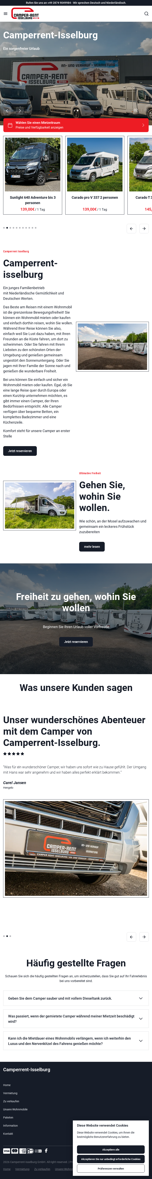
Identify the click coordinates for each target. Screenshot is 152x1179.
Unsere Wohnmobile (15, 1109)
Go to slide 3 (10, 227)
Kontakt (8, 1133)
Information (10, 1125)
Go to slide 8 (26, 227)
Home (6, 1085)
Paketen (8, 1117)
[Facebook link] (46, 1151)
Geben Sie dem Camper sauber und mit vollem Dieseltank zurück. (60, 998)
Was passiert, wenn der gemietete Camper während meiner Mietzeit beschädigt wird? (71, 1019)
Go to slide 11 (35, 227)
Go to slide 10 (32, 227)
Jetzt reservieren (20, 451)
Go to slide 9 (29, 227)
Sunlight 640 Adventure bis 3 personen (33, 200)
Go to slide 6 (19, 227)
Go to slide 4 (13, 227)
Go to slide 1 (74, 110)
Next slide (20, 111)
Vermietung (10, 1093)
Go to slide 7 (23, 227)
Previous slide (7, 111)
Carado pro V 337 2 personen (95, 197)
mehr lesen (92, 547)
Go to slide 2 (77, 110)
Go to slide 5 (16, 227)
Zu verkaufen (11, 1101)
